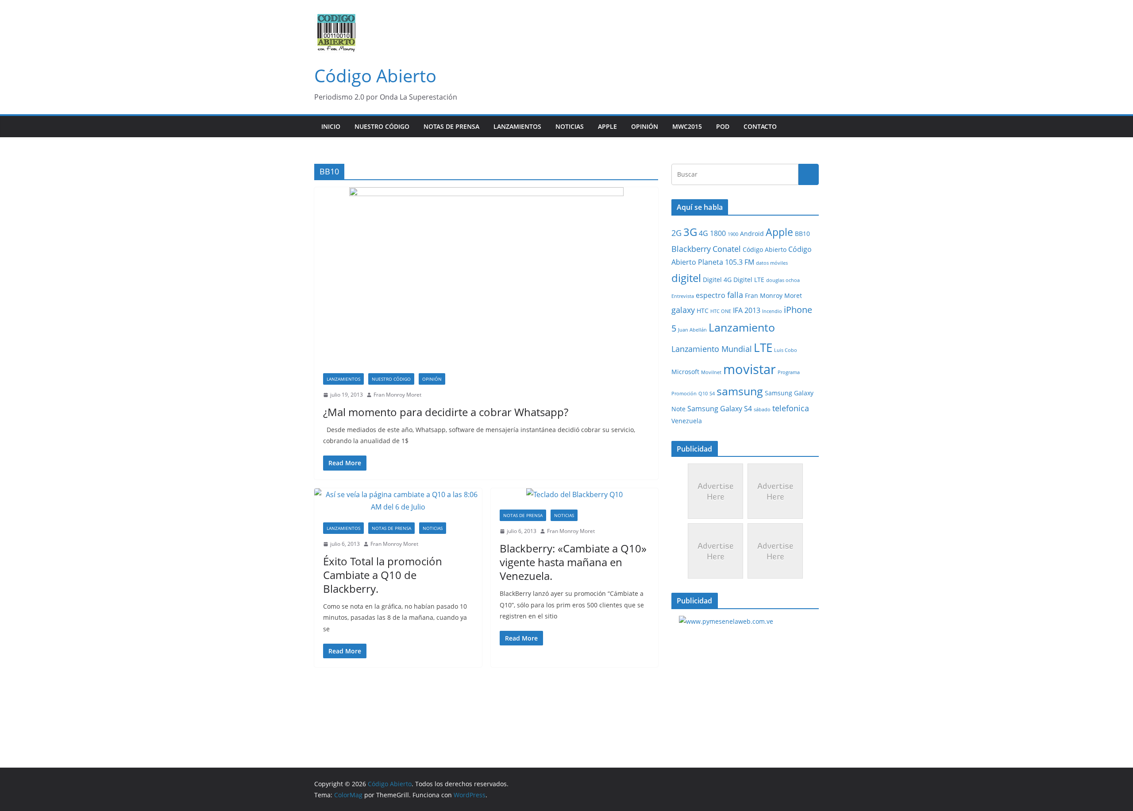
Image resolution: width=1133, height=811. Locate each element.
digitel (686, 277)
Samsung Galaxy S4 (719, 408)
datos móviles (772, 263)
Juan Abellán (692, 330)
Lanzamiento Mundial (711, 349)
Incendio (772, 311)
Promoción (684, 393)
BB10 (802, 234)
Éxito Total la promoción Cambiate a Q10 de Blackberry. (382, 575)
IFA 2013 (746, 310)
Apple (607, 126)
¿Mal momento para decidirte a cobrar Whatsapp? (445, 412)
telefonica (790, 408)
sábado (762, 409)
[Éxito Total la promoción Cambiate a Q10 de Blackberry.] (398, 501)
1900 (733, 234)
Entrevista (682, 296)
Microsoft (685, 372)
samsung (740, 390)
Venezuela (686, 421)
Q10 (703, 393)
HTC (703, 311)
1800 (718, 233)
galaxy (683, 310)
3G (690, 231)
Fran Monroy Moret (397, 394)
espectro (710, 295)
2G (676, 233)
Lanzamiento (742, 327)
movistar (749, 369)
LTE (763, 347)
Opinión (644, 126)
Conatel (727, 248)
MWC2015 (687, 126)
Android (752, 234)
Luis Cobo (785, 350)
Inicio (330, 126)
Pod (722, 126)
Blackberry (691, 248)
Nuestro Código (382, 126)
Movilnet (711, 372)
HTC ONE (720, 311)
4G (703, 233)
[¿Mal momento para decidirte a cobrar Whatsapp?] (486, 275)
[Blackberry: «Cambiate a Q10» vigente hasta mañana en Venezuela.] (575, 494)
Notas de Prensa (451, 126)
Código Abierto (375, 75)
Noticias (569, 126)
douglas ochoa (783, 280)
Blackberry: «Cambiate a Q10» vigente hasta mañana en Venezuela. (573, 562)
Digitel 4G (717, 280)
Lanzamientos (517, 126)
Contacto (760, 126)
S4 (712, 393)
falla (735, 295)
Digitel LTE (748, 280)
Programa (789, 372)
